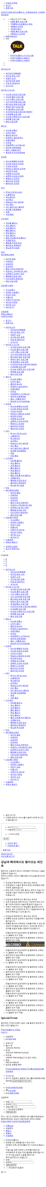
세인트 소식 (11, 305)
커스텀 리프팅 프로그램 (15, 94)
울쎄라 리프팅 (17, 27)
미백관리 (9, 261)
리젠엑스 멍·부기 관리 (15, 274)
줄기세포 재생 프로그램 (15, 104)
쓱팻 (7, 212)
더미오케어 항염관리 (14, 279)
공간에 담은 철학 (13, 81)
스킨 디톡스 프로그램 (15, 99)
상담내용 (9, 1107)
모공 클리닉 (11, 228)
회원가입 (9, 8)
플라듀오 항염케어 (13, 245)
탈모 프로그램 (11, 122)
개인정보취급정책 (22, 1121)
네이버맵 (19, 1088)
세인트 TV (10, 307)
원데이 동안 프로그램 (15, 107)
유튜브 (8, 1133)
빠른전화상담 (11, 36)
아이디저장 (14, 834)
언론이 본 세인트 (13, 300)
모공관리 (9, 266)
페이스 (4, 126)
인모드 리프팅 (11, 166)
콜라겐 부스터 (11, 135)
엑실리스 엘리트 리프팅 (15, 169)
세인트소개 (5, 69)
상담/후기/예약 (7, 286)
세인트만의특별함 (13, 73)
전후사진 (9, 297)
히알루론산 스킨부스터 (15, 145)
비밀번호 (11, 830)
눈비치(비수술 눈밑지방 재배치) (19, 112)
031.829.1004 (11, 1039)
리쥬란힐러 (10, 140)
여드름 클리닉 (11, 223)
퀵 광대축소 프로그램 (15, 109)
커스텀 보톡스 (11, 130)
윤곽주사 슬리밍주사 (14, 138)
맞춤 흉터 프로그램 (19, 31)
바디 (3, 188)
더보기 (4, 1032)
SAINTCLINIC (7, 316)
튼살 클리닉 (11, 233)
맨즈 (3, 252)
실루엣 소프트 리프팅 (15, 176)
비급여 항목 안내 (8, 1121)
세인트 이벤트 (11, 302)
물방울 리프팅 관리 (14, 276)
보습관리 (9, 264)
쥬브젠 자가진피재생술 (15, 153)
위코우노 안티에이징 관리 (16, 271)
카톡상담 (9, 1126)
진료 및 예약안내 (13, 83)
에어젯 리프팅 (11, 171)
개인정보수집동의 (16, 1168)
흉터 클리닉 (11, 231)
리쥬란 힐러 (16, 29)
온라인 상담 (11, 295)
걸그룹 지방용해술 (13, 210)
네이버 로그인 (7, 854)
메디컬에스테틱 (7, 255)
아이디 (10, 827)
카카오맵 (12, 1091)
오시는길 (9, 86)
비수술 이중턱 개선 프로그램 (18, 117)
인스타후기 (10, 290)
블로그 (8, 1131)
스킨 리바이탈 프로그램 (15, 102)
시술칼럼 (4, 312)
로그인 (8, 5)
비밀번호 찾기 (13, 846)
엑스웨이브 (10, 197)
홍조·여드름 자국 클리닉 (16, 238)
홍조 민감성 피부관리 (15, 269)
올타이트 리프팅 (12, 184)
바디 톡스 (10, 205)
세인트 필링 (11, 259)
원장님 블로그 (7, 314)
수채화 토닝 (11, 240)
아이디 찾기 (12, 843)
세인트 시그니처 (8, 90)
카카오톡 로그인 (8, 856)
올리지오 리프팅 (12, 181)
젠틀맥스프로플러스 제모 (22, 24)
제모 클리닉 (11, 236)
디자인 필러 (11, 133)
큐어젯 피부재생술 (13, 148)
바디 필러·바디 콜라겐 (15, 207)
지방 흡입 (10, 214)
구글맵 (16, 1093)
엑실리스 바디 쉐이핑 (15, 202)
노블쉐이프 (10, 195)
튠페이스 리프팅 (18, 34)
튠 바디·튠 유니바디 (14, 192)
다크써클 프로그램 (13, 114)
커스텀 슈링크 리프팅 (15, 164)
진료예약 (9, 1136)
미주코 (8, 143)
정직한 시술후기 (12, 292)
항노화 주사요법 (12, 248)
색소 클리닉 (11, 226)
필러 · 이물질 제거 (13, 150)
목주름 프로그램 (12, 119)
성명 (7, 1102)
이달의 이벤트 (11, 3)
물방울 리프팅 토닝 (14, 243)
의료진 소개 (11, 78)
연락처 (8, 1104)
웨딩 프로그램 (11, 281)
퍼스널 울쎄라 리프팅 (15, 161)
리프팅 (4, 157)
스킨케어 (4, 219)
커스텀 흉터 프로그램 (15, 97)
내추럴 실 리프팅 (13, 174)
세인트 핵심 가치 (13, 76)
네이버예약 (21, 1069)
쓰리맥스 (9, 200)
